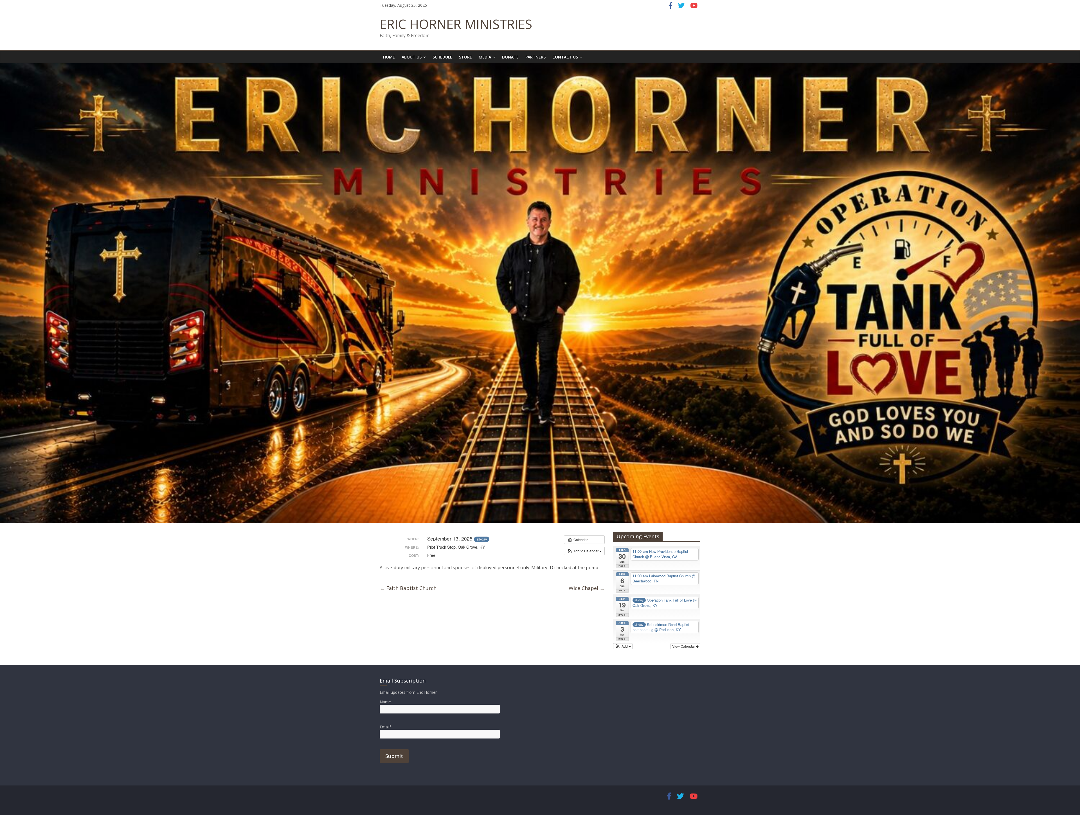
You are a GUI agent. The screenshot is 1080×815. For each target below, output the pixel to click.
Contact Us (565, 57)
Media (485, 57)
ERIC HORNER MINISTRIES (456, 24)
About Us (412, 57)
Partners (535, 57)
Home (389, 57)
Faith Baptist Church (408, 588)
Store (465, 57)
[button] (584, 551)
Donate (510, 57)
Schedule (442, 57)
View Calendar (684, 646)
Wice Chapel (587, 588)
